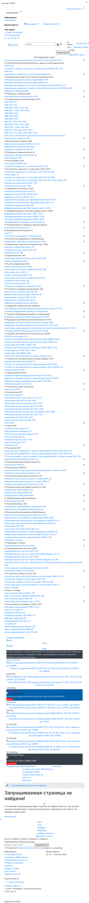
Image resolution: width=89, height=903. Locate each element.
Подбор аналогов (14, 766)
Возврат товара (12, 868)
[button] (31, 24)
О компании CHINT (13, 854)
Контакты (57, 766)
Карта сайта (10, 871)
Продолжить (10, 816)
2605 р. (9, 699)
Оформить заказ (76, 54)
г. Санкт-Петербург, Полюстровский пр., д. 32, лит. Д (14, 35)
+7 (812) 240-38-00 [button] (15, 882)
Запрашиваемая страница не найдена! (28, 785)
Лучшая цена (12, 660)
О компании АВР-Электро (16, 857)
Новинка (10, 702)
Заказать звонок (81, 47)
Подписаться (42, 845)
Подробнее (11, 763)
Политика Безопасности (29, 848)
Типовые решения (14, 637)
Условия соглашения (14, 863)
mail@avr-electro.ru (13, 886)
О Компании (10, 20)
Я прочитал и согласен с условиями (35, 848)
